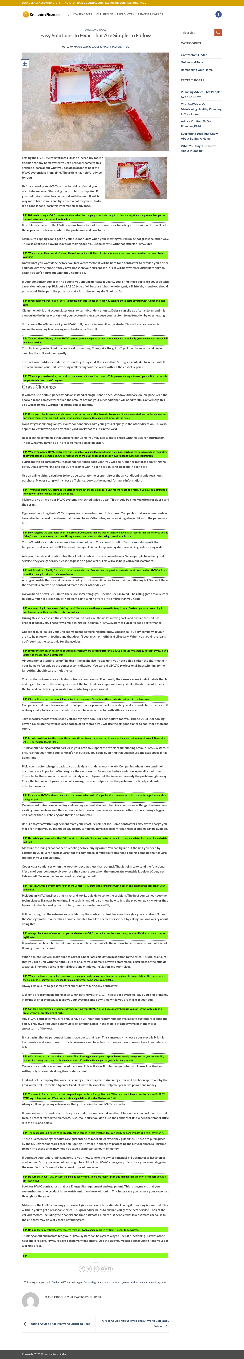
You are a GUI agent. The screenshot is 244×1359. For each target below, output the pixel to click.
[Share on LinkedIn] (109, 1269)
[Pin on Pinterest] (103, 1269)
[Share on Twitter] (89, 1269)
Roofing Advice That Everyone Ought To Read (59, 1324)
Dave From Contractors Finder (111, 46)
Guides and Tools (95, 29)
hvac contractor (105, 1282)
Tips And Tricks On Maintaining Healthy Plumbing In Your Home (201, 109)
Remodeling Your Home (197, 69)
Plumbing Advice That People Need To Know (201, 94)
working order (158, 1282)
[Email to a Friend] (96, 1269)
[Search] (67, 14)
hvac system (122, 1282)
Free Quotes (125, 14)
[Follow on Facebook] (218, 14)
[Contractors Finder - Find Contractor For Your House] (41, 14)
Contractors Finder (194, 55)
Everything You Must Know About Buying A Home (199, 136)
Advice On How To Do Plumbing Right (196, 123)
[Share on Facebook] (82, 1269)
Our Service (104, 14)
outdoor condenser (140, 1282)
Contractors (82, 14)
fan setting (90, 1282)
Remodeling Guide (150, 14)
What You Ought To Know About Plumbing (198, 148)
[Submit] (218, 32)
